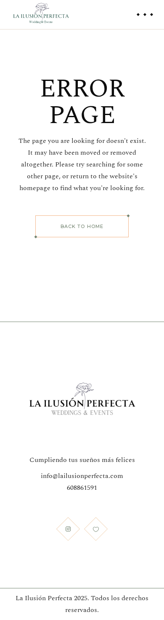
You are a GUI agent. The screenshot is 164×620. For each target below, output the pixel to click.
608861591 (82, 488)
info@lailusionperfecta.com (82, 476)
